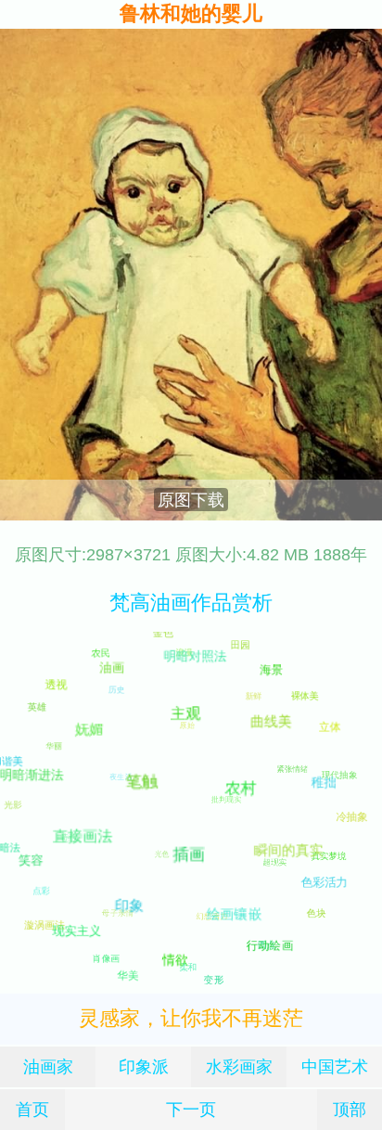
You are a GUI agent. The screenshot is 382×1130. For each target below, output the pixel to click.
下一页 (191, 1109)
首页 (32, 1109)
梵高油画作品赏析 (191, 602)
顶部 (349, 1109)
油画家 (48, 1066)
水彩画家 (239, 1066)
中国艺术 (334, 1066)
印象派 (144, 1066)
